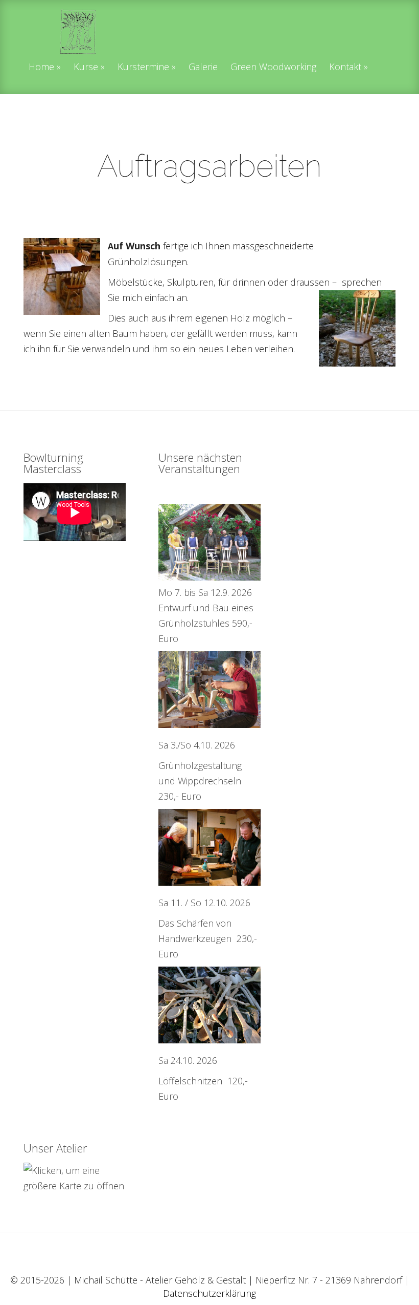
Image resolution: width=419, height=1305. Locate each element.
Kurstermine (143, 67)
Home (41, 67)
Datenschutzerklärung (209, 1293)
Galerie (203, 67)
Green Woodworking (273, 67)
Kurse (86, 67)
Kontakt (345, 67)
